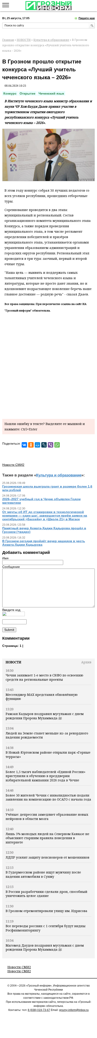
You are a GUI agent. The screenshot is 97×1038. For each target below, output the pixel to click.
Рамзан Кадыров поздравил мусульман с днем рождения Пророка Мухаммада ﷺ (45, 716)
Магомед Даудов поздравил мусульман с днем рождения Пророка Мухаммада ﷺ (45, 947)
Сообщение (11, 567)
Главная (8, 40)
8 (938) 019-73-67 (39, 1010)
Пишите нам (87, 18)
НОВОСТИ (24, 40)
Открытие (27, 93)
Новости (13, 662)
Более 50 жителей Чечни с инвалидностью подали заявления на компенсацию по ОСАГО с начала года (48, 797)
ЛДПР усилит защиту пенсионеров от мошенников (47, 857)
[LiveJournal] (44, 445)
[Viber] (50, 445)
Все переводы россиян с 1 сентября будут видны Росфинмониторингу (45, 928)
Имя (5, 558)
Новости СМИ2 (19, 967)
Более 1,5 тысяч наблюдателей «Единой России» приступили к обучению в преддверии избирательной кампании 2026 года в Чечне (45, 776)
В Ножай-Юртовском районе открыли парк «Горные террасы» (48, 754)
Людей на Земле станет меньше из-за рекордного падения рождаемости (47, 735)
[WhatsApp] (57, 445)
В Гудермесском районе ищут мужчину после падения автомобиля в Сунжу (43, 874)
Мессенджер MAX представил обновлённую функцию (42, 696)
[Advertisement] (48, 364)
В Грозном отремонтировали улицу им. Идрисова (46, 911)
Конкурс (9, 93)
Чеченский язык (51, 93)
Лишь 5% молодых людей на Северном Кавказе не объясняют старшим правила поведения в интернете (47, 838)
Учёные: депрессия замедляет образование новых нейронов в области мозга (47, 816)
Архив (86, 662)
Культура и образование (51, 40)
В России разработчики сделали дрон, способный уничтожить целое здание (46, 893)
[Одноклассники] (31, 445)
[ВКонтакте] (24, 445)
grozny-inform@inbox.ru (74, 1010)
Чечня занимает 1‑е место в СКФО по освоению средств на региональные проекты (44, 677)
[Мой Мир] (37, 445)
